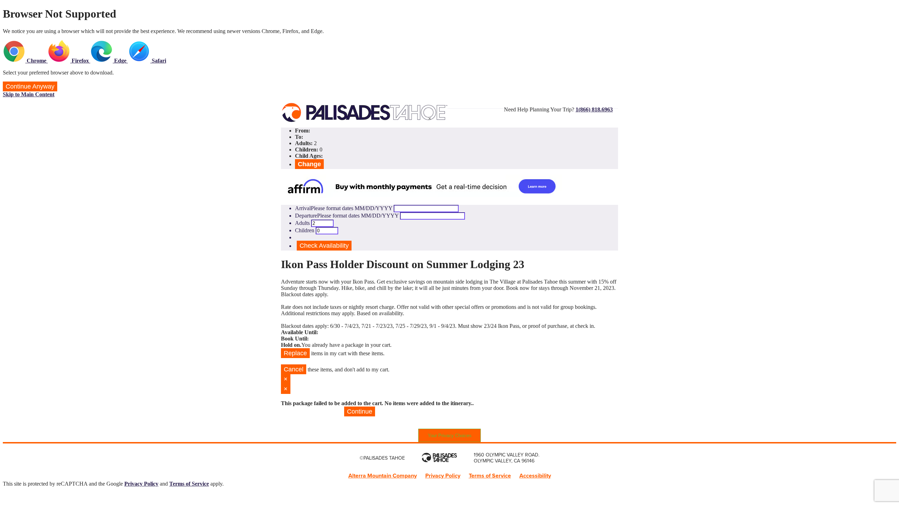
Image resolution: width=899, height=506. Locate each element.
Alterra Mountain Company (382, 475)
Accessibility (535, 475)
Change (309, 164)
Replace (295, 353)
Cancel (293, 369)
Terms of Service (490, 475)
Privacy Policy (442, 475)
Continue (359, 411)
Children (304, 230)
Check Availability (324, 245)
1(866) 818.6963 (594, 109)
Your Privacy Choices (450, 435)
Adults (302, 223)
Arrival (343, 208)
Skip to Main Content (28, 94)
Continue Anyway (30, 86)
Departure (347, 216)
